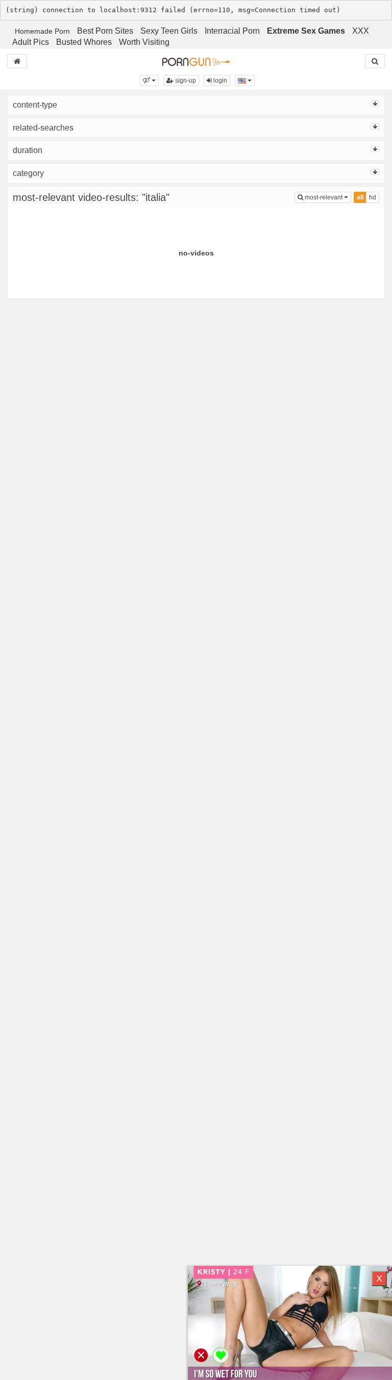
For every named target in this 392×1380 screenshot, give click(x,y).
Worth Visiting (144, 42)
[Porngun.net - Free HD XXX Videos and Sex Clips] (196, 61)
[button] (149, 80)
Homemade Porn (42, 31)
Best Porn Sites (105, 31)
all (360, 197)
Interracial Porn (232, 31)
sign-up (185, 80)
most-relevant (327, 197)
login (219, 80)
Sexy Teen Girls (169, 31)
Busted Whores (84, 42)
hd (372, 197)
